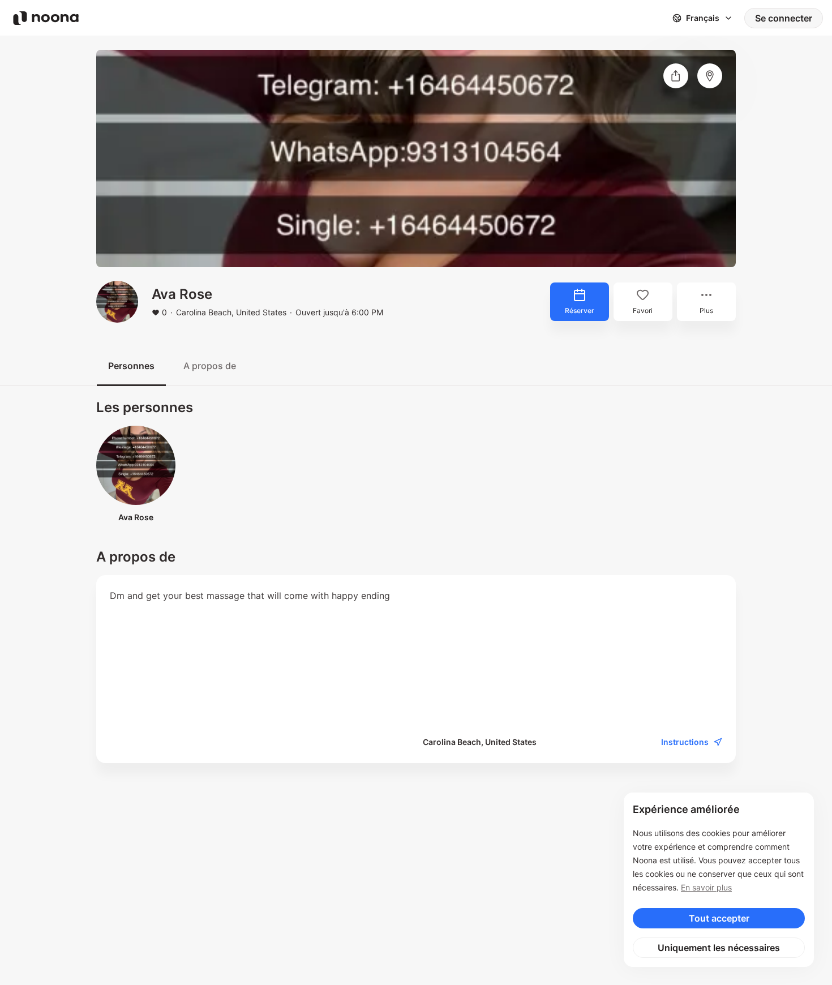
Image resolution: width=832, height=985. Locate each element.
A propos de (209, 365)
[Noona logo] (46, 18)
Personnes (131, 365)
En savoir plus (706, 887)
